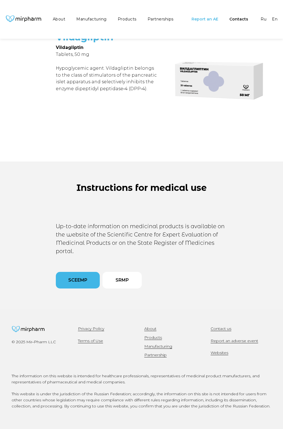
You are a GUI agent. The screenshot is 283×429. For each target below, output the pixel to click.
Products (127, 19)
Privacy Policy (91, 328)
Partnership (155, 354)
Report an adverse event (234, 340)
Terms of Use (90, 340)
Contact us (221, 328)
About (59, 19)
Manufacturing (91, 19)
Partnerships (161, 19)
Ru (263, 19)
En (274, 19)
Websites (219, 352)
